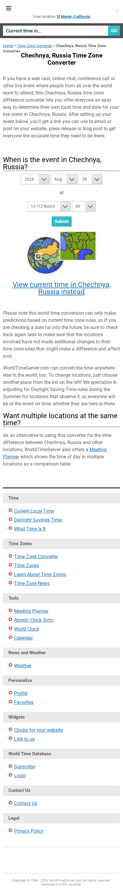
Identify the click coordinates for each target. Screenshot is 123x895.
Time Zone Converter (34, 46)
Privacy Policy (29, 831)
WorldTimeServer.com (61, 8)
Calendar (23, 638)
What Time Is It (30, 529)
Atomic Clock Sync (33, 620)
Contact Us (25, 803)
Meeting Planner (31, 611)
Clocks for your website (38, 730)
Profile (20, 693)
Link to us (24, 739)
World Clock (26, 629)
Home (8, 46)
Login (20, 775)
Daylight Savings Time (38, 520)
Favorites (23, 702)
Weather (22, 665)
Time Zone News (32, 583)
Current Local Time (34, 511)
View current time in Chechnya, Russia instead (62, 288)
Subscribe (24, 767)
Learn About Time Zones (40, 574)
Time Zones (26, 565)
